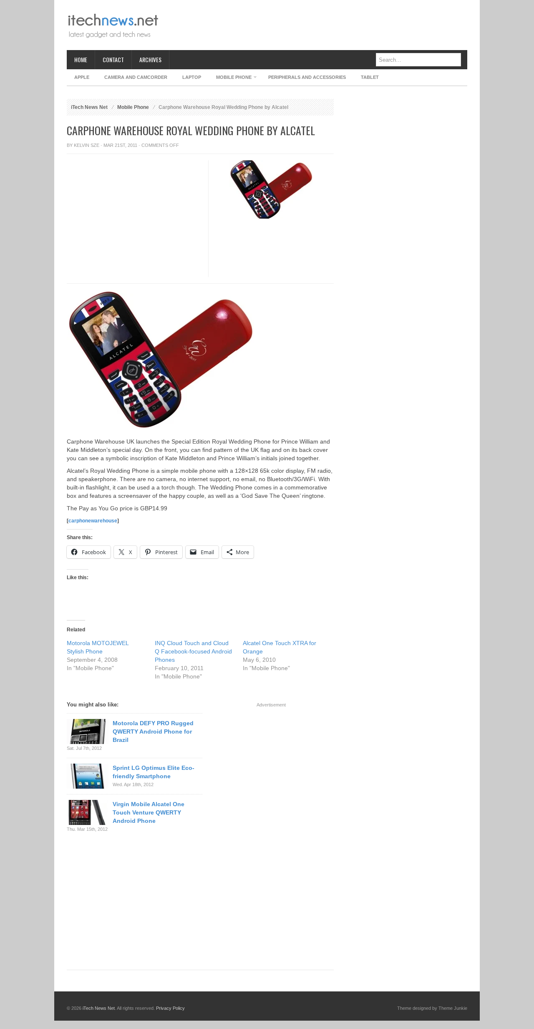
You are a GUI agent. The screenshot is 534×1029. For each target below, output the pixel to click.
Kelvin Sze (86, 145)
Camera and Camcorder (135, 77)
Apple (81, 77)
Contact (113, 59)
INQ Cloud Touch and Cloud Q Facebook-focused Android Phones (193, 651)
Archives (150, 59)
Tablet (370, 77)
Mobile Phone (230, 79)
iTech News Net (89, 107)
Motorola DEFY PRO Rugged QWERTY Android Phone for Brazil (153, 731)
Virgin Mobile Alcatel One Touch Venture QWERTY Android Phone (148, 812)
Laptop (191, 77)
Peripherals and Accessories (307, 77)
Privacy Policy (170, 1008)
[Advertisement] (315, 25)
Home (80, 59)
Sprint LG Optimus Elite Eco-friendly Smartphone (153, 771)
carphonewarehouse (92, 521)
